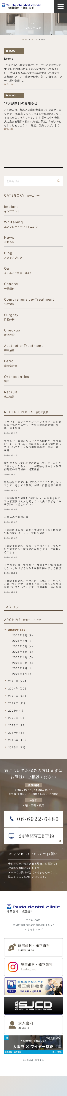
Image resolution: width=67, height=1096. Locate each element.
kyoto (9, 58)
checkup (12, 332)
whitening (21, 224)
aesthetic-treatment (23, 348)
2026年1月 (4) (22, 673)
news (9, 239)
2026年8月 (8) (22, 635)
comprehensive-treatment (29, 301)
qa (17, 270)
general (11, 286)
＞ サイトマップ (33, 929)
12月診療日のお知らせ (21, 103)
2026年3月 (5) (22, 662)
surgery (11, 317)
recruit (11, 394)
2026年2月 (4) (22, 668)
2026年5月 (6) (22, 651)
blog (12, 50)
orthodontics (16, 379)
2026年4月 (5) (22, 657)
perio (10, 363)
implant (12, 209)
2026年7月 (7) (22, 640)
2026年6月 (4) (22, 646)
